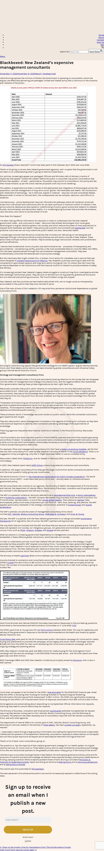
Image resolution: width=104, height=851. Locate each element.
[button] (102, 48)
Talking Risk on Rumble (15, 764)
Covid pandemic (80, 451)
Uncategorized (49, 73)
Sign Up (100, 42)
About (101, 37)
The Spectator (37, 769)
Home (101, 35)
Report (38, 73)
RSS (102, 44)
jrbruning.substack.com (88, 762)
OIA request (8, 165)
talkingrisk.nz (65, 762)
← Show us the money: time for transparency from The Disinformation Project (35, 847)
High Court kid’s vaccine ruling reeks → (18, 850)
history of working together (73, 449)
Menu (2, 56)
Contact (100, 40)
